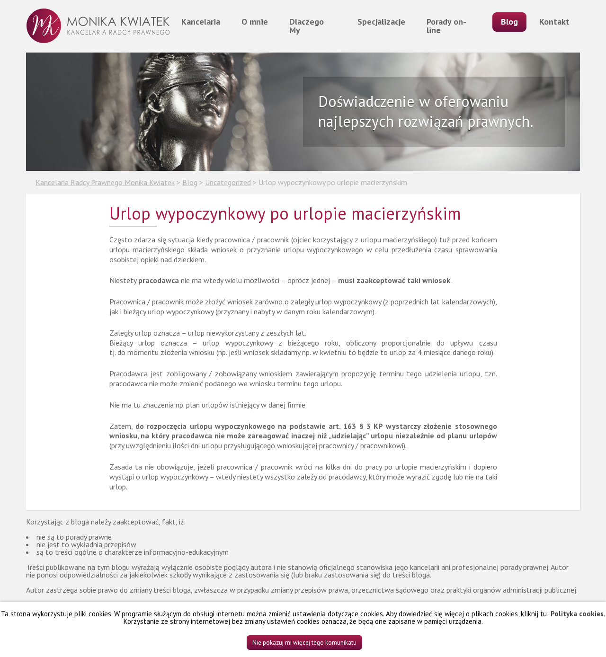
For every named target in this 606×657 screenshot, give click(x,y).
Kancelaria (200, 21)
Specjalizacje (381, 21)
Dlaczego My (306, 26)
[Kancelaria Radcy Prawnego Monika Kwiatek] (98, 26)
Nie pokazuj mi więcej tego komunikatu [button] (304, 643)
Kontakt (554, 21)
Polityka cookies (577, 613)
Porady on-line (446, 26)
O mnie (254, 21)
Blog (509, 21)
